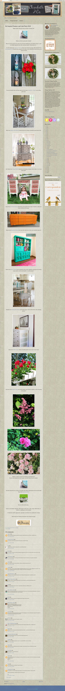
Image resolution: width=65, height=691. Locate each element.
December (48, 141)
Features (21, 20)
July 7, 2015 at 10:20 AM (11, 581)
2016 (46, 138)
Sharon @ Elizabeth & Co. (11, 527)
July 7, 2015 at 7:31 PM (11, 652)
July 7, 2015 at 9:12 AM (11, 553)
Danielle (9, 551)
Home (7, 20)
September (48, 145)
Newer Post (6, 681)
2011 (46, 171)
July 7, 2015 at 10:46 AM (11, 599)
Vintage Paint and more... (11, 573)
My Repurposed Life (9, 49)
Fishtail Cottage (15, 389)
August (48, 146)
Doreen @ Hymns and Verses (12, 579)
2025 (46, 125)
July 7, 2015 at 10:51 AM (11, 608)
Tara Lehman (9, 650)
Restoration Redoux (14, 230)
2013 (46, 168)
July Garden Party (25, 491)
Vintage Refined (15, 169)
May (47, 159)
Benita (8, 597)
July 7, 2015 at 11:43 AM (11, 631)
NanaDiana (9, 639)
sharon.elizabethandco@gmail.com (49, 111)
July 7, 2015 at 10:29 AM (11, 594)
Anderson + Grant (32, 90)
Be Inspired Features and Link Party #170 (52, 153)
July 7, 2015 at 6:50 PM (11, 647)
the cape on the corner (11, 539)
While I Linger (16, 349)
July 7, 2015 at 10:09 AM (11, 570)
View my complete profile (48, 36)
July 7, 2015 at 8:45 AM (11, 542)
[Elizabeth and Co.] (23, 38)
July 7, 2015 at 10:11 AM (11, 576)
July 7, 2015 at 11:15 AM (11, 625)
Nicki (8, 584)
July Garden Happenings (50, 149)
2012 (46, 169)
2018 (46, 135)
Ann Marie (9, 567)
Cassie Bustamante (10, 556)
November (48, 142)
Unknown (9, 561)
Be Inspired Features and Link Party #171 (52, 150)
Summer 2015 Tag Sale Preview (51, 152)
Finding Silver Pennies (15, 309)
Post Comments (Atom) (11, 683)
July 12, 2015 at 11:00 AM (11, 675)
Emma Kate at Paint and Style (12, 634)
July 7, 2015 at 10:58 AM (11, 620)
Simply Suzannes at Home (11, 602)
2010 (46, 172)
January (48, 165)
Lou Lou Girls (10, 611)
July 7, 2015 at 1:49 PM (11, 636)
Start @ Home (13, 269)
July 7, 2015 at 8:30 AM (11, 536)
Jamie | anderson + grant (11, 589)
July (47, 148)
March (48, 162)
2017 (46, 137)
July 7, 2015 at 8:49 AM (11, 548)
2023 (46, 128)
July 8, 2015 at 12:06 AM (11, 666)
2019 (46, 134)
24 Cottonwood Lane (14, 206)
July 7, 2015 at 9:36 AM (11, 564)
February (48, 163)
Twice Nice (9, 617)
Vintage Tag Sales (14, 20)
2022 (46, 130)
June (47, 158)
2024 (46, 127)
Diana (8, 663)
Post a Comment (9, 677)
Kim (8, 545)
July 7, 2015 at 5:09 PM (11, 642)
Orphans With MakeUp (14, 130)
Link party (9, 528)
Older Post (41, 681)
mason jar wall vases (18, 47)
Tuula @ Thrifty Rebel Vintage (12, 623)
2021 (46, 131)
